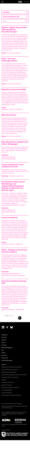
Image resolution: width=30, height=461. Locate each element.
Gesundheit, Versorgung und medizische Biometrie (14, 374)
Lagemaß (20, 244)
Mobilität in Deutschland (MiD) (13, 89)
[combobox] (15, 12)
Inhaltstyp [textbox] (6, 12)
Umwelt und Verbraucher (7, 382)
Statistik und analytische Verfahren (10, 387)
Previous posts (19, 318)
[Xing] (7, 327)
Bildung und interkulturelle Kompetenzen (11, 367)
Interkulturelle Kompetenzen (11, 273)
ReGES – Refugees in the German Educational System (14, 251)
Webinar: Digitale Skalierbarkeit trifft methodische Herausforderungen (14, 29)
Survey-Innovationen (14, 53)
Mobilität (5, 109)
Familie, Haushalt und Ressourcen (9, 369)
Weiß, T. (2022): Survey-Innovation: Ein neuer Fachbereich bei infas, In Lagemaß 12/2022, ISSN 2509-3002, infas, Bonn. (14, 171)
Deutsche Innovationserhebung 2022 (13, 282)
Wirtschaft (20, 310)
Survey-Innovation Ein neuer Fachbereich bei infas (12, 165)
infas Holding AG (18, 403)
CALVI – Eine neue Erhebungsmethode (9, 59)
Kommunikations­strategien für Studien (11, 395)
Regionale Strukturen (6, 385)
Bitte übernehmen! (8, 115)
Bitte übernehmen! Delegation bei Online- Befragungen (14, 143)
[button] (2, 2)
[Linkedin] (3, 327)
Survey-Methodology (8, 159)
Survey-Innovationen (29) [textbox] (11, 16)
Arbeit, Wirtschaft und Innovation (9, 377)
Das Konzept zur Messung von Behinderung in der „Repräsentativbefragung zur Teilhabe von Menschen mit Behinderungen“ (13, 185)
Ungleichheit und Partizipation (9, 372)
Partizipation (6, 275)
